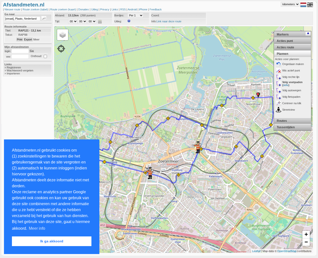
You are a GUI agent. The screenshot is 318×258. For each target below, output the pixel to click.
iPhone (143, 9)
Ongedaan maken (293, 64)
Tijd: (57, 21)
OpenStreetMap (286, 251)
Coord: (155, 15)
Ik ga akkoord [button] (51, 241)
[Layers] (62, 34)
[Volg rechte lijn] (278, 77)
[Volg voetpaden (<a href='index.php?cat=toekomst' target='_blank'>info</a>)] (278, 83)
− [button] (306, 242)
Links (115, 9)
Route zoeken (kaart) (63, 9)
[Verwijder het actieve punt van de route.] (278, 70)
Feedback (156, 9)
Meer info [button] (37, 228)
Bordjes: (119, 15)
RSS (123, 9)
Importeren (13, 73)
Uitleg (95, 9)
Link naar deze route (169, 21)
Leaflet (256, 251)
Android (133, 9)
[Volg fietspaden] (278, 96)
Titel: (8, 30)
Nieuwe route (12, 9)
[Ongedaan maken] (278, 64)
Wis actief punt (291, 70)
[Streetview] (278, 109)
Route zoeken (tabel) (36, 9)
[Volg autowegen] (278, 90)
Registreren (14, 67)
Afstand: (60, 15)
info (285, 85)
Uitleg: (118, 21)
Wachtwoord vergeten (20, 70)
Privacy (105, 9)
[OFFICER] (196, 147)
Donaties (84, 9)
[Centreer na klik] (278, 103)
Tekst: (9, 34)
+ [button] (306, 234)
